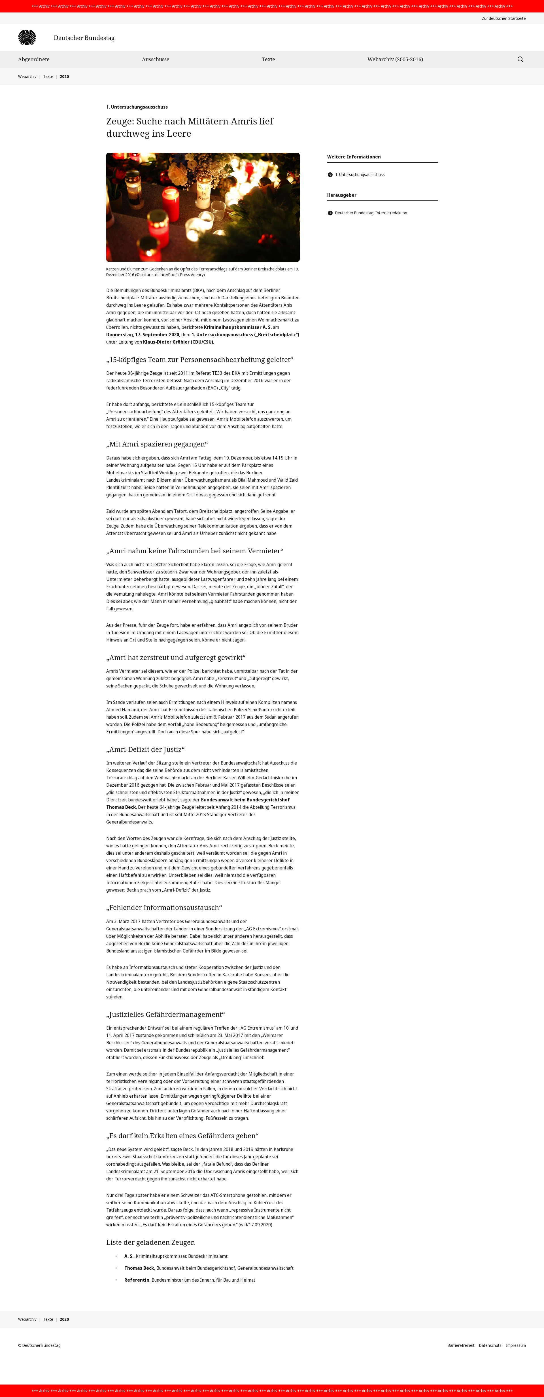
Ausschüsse (155, 59)
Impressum (516, 1345)
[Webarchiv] (66, 37)
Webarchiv (27, 76)
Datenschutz (490, 1345)
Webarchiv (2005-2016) (395, 59)
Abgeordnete (34, 59)
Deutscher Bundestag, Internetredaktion (371, 212)
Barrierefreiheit (461, 1345)
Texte (268, 59)
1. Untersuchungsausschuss (360, 174)
